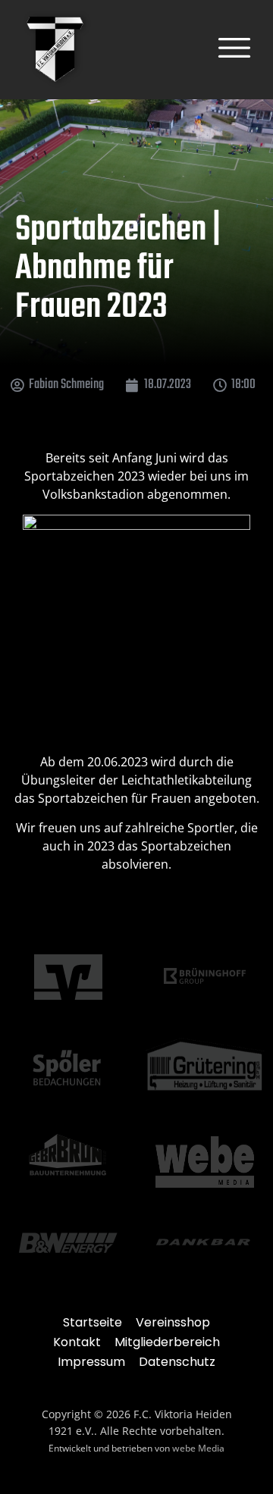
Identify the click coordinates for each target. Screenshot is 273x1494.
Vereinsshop (173, 1322)
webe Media (198, 1448)
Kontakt (77, 1342)
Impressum (91, 1361)
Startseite (92, 1322)
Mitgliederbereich (167, 1342)
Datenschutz (177, 1361)
